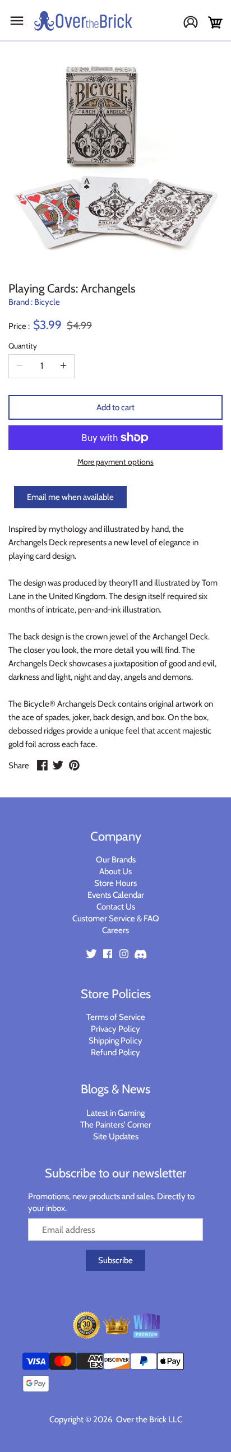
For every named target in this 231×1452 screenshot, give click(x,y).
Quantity (22, 345)
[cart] (215, 22)
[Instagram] (124, 953)
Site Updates (115, 1136)
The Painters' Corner (115, 1125)
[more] (63, 366)
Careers (115, 930)
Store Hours (115, 883)
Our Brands (116, 860)
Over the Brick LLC (148, 1419)
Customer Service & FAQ (115, 918)
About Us (115, 871)
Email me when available (70, 497)
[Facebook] (107, 953)
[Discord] (140, 953)
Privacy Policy (115, 1029)
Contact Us (115, 907)
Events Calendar (115, 895)
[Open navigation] (16, 20)
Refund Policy (115, 1052)
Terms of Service (115, 1017)
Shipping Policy (115, 1041)
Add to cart (115, 407)
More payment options (115, 462)
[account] (194, 23)
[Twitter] (91, 953)
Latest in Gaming (115, 1113)
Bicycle (47, 302)
